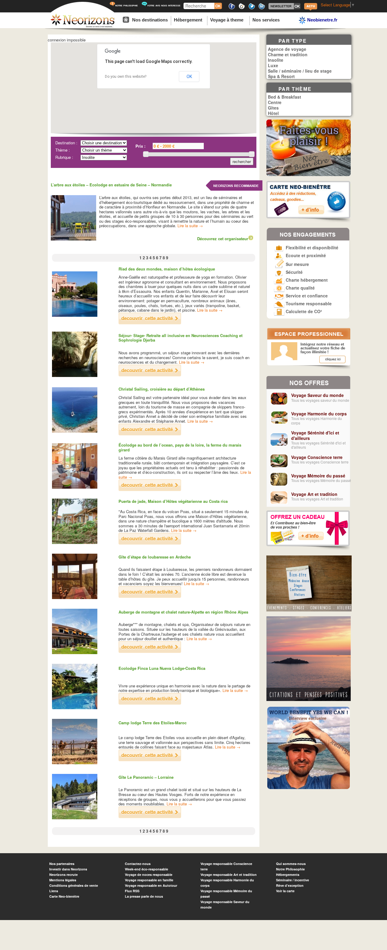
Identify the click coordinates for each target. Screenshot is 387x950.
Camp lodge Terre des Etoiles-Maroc (153, 723)
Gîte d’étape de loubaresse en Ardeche (155, 557)
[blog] (310, 9)
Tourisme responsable (308, 303)
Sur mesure (297, 264)
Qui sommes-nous (291, 863)
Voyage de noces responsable (148, 874)
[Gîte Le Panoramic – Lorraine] (150, 816)
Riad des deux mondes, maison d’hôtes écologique (167, 269)
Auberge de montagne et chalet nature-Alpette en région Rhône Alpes (183, 612)
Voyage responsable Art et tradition (228, 874)
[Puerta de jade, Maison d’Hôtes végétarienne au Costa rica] (150, 543)
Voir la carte (285, 891)
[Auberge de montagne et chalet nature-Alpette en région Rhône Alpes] (150, 651)
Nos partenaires (61, 863)
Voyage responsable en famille (149, 880)
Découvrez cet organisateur (222, 238)
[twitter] (252, 8)
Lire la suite (190, 225)
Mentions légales (62, 880)
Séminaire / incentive (292, 880)
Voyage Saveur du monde (317, 395)
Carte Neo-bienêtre (64, 896)
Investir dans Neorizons (68, 869)
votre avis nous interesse (163, 5)
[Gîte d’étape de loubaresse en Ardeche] (150, 596)
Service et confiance (306, 296)
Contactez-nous (138, 863)
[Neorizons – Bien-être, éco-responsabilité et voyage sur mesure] (82, 26)
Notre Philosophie (290, 869)
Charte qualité (300, 288)
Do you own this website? (125, 76)
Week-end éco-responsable (146, 869)
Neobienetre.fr (321, 19)
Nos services (266, 19)
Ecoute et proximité (305, 255)
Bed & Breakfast (284, 97)
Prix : (140, 146)
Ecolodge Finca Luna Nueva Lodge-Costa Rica (162, 668)
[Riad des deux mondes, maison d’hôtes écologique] (150, 323)
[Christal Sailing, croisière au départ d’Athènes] (150, 434)
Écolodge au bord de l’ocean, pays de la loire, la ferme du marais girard (180, 447)
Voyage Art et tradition (314, 494)
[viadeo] (242, 8)
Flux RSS (132, 891)
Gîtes (273, 108)
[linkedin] (262, 8)
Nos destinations (150, 19)
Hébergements (287, 874)
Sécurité (294, 272)
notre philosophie (126, 5)
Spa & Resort (281, 76)
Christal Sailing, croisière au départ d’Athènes (162, 389)
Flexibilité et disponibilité (311, 247)
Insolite (275, 60)
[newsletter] (284, 8)
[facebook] (232, 8)
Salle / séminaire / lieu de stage (300, 71)
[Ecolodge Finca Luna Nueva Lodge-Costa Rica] (150, 703)
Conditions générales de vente (73, 885)
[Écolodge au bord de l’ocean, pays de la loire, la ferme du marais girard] (150, 489)
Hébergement (188, 19)
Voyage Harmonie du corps (319, 414)
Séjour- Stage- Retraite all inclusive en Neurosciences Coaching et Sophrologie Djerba (180, 337)
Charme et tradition (287, 54)
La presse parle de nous (144, 896)
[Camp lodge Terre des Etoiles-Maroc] (150, 759)
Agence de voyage (287, 49)
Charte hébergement (306, 280)
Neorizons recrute (63, 874)
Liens (53, 891)
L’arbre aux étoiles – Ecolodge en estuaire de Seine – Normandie (111, 185)
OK (189, 76)
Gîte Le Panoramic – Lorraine (146, 777)
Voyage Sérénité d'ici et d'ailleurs (315, 435)
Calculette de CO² (303, 311)
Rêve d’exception (290, 885)
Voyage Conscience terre (317, 457)
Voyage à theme (226, 19)
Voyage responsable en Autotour (151, 885)
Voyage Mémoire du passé (318, 476)
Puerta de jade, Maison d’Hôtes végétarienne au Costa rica (173, 501)
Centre (274, 102)
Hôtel (273, 113)
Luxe (273, 65)
